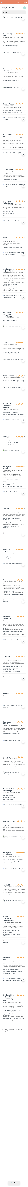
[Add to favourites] (23, 18)
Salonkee (4, 1029)
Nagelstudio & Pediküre (15, 1029)
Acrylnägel (6, 1031)
